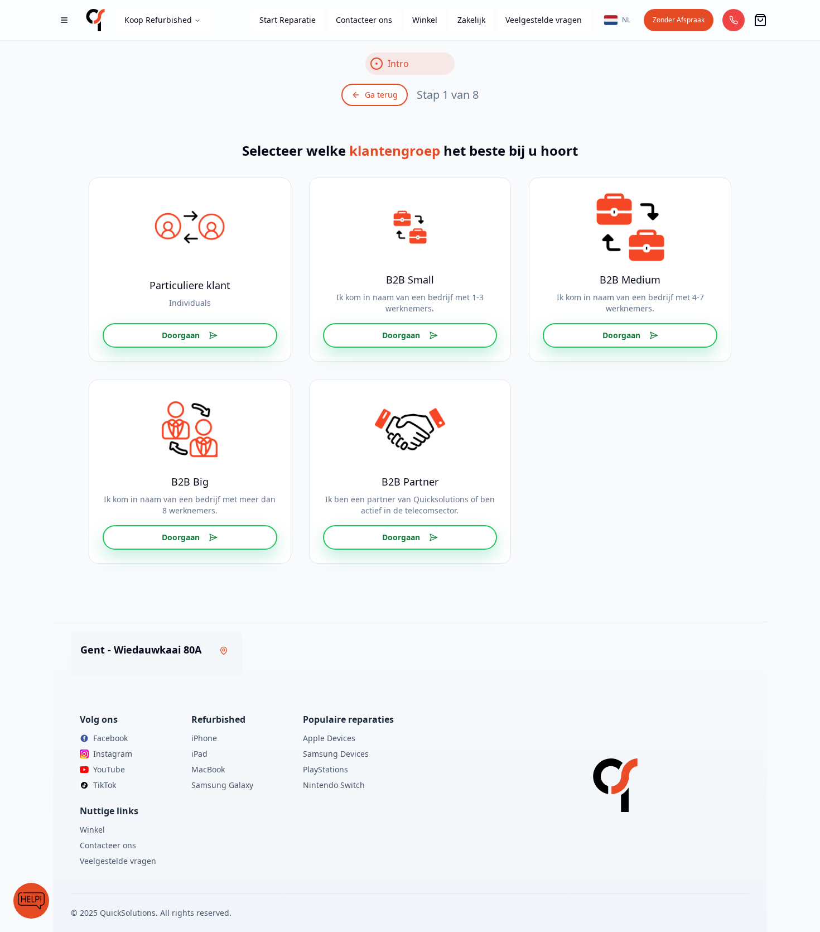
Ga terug (381, 94)
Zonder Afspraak (679, 20)
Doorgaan (181, 335)
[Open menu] (64, 20)
